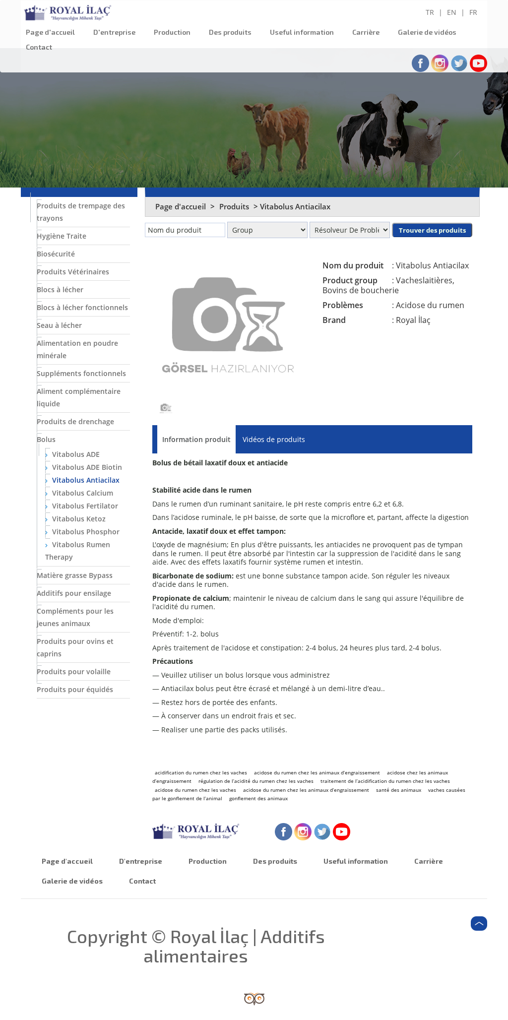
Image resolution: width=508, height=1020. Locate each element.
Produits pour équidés (75, 689)
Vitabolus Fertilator (84, 505)
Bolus (46, 439)
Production (172, 32)
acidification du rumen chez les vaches (201, 772)
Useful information (302, 32)
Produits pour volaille (74, 671)
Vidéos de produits (274, 439)
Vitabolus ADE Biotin (86, 467)
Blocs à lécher (60, 289)
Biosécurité (56, 253)
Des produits (230, 32)
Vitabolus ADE (75, 454)
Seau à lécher (59, 325)
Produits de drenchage (75, 421)
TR (430, 12)
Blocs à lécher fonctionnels (82, 307)
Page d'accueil (50, 32)
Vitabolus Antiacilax (85, 480)
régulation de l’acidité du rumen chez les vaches (256, 780)
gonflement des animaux (258, 798)
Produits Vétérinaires (73, 271)
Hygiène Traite (61, 236)
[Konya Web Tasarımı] (254, 998)
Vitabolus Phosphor (85, 531)
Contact (39, 47)
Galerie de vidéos (427, 32)
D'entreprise (114, 32)
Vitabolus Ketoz (78, 518)
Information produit (196, 439)
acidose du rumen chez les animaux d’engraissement (317, 772)
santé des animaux (398, 789)
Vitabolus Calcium (81, 493)
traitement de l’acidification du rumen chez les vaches (385, 780)
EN (451, 12)
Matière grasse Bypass (75, 575)
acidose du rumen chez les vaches (195, 789)
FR (473, 12)
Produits (235, 206)
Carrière (366, 32)
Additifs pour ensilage (74, 593)
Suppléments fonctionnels (81, 373)
